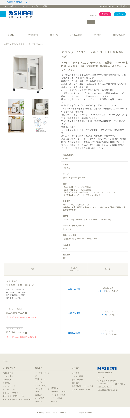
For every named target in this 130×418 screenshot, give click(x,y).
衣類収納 (38, 401)
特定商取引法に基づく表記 (82, 386)
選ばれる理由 (8, 373)
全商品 (6, 44)
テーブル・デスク (58, 395)
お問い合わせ (119, 35)
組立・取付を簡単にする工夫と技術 (17, 399)
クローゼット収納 (58, 392)
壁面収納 (54, 388)
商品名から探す (18, 44)
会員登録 (105, 14)
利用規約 (75, 383)
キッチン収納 (40, 386)
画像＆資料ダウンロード (12, 393)
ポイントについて (10, 390)
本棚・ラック (40, 379)
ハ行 (28, 44)
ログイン (119, 14)
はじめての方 (91, 16)
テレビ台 (38, 382)
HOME (11, 35)
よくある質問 (76, 35)
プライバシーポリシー (81, 390)
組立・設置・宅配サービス (13, 396)
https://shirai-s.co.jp (110, 390)
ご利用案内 (33, 35)
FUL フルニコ (37, 44)
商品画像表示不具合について (18, 2)
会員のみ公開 (74, 289)
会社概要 (75, 373)
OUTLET (54, 401)
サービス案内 (8, 376)
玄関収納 (38, 395)
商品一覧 (54, 35)
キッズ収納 (39, 398)
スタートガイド (9, 386)
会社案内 (97, 35)
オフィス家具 (56, 398)
